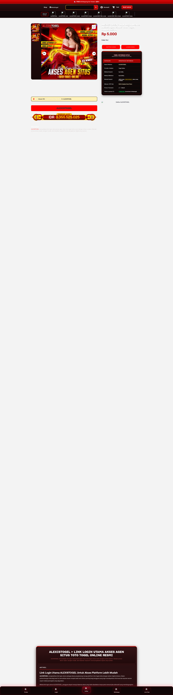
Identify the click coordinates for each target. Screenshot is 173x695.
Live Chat (147, 692)
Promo (26, 692)
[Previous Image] (44, 53)
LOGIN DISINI (130, 47)
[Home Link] (54, 7)
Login (56, 692)
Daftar (86, 691)
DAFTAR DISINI (111, 47)
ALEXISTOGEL (64, 108)
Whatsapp (117, 692)
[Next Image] (94, 53)
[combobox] (80, 7)
